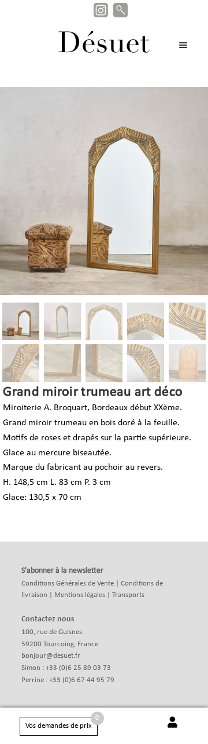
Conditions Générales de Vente (67, 583)
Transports (128, 595)
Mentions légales (79, 595)
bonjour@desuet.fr (50, 656)
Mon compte (172, 728)
